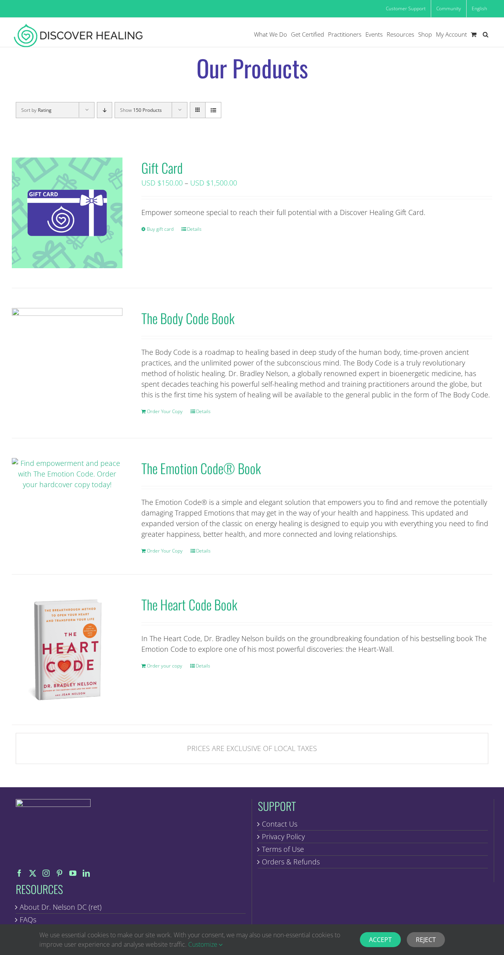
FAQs (28, 919)
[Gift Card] (67, 213)
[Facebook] (19, 873)
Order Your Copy (165, 411)
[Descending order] (104, 110)
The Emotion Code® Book (201, 468)
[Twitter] (32, 873)
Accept (380, 939)
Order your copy (164, 665)
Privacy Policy (283, 836)
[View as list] (213, 110)
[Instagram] (46, 873)
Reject (426, 939)
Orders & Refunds (291, 861)
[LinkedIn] (86, 873)
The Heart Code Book (189, 604)
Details (194, 229)
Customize (203, 944)
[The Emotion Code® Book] (67, 474)
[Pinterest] (59, 873)
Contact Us (279, 824)
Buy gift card (160, 229)
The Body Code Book (188, 318)
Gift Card (162, 168)
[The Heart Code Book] (67, 649)
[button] (485, 34)
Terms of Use (283, 849)
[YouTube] (72, 873)
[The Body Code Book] (67, 363)
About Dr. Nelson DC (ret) (61, 907)
